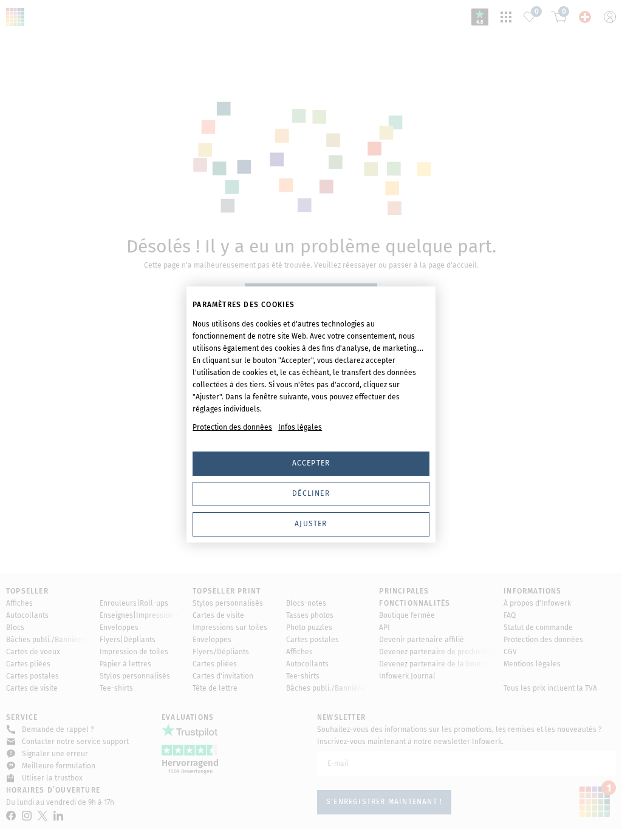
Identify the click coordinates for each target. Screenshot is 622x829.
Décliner (311, 493)
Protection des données (232, 427)
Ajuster (311, 523)
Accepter (311, 463)
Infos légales (300, 427)
